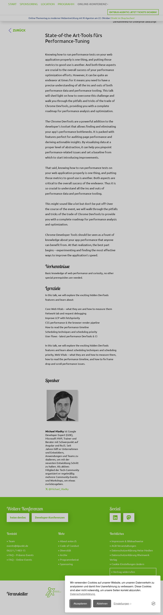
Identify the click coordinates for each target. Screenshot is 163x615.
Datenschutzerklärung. (83, 594)
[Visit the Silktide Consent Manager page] (153, 603)
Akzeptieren (80, 603)
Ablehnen (102, 603)
